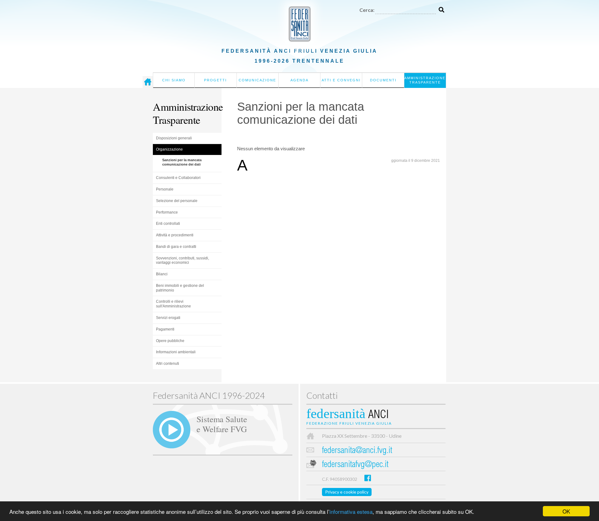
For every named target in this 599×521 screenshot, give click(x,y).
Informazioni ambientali (176, 352)
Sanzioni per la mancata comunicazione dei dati (182, 162)
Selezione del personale (176, 201)
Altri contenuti (167, 363)
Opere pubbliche (170, 341)
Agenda (299, 80)
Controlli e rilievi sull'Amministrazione (173, 303)
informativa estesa (351, 511)
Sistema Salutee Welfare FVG (222, 423)
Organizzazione (169, 149)
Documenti (383, 80)
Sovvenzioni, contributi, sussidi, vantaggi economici (182, 260)
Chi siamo (174, 80)
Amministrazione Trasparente (425, 80)
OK (566, 511)
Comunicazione (257, 80)
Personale (164, 189)
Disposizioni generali (174, 138)
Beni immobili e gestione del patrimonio (180, 287)
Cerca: (366, 10)
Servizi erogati (168, 318)
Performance (167, 212)
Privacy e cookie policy (346, 491)
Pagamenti (165, 329)
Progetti (215, 80)
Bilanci (162, 274)
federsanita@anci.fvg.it (357, 451)
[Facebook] (367, 477)
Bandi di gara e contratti (176, 246)
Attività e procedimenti (174, 235)
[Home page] (148, 82)
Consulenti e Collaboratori (178, 178)
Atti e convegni (341, 80)
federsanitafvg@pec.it (355, 465)
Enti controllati (168, 223)
